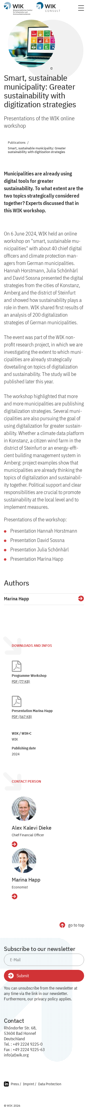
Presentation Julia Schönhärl (39, 549)
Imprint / (29, 1084)
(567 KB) (22, 716)
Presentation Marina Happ (36, 558)
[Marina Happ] (24, 860)
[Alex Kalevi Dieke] (24, 808)
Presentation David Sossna (37, 540)
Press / (16, 1084)
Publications (16, 143)
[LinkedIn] (6, 1085)
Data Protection (49, 1084)
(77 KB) (21, 681)
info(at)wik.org (16, 1055)
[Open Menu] (81, 9)
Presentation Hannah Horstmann (43, 530)
